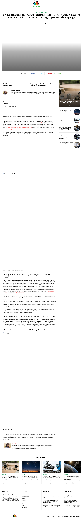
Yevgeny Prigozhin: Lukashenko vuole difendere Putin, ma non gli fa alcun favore (42, 84)
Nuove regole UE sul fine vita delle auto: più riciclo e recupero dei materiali (66, 120)
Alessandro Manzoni (64, 105)
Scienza (24, 474)
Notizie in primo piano (41, 12)
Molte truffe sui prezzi (19, 292)
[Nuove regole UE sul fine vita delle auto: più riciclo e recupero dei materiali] (77, 120)
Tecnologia (4, 474)
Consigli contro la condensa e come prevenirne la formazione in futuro (15, 84)
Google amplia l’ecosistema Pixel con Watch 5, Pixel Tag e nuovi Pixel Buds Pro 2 (69, 101)
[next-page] (78, 82)
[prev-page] (76, 82)
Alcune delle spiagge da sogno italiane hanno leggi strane (19, 127)
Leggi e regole (10, 129)
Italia (35, 133)
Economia (45, 474)
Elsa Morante (35, 23)
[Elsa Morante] (6, 92)
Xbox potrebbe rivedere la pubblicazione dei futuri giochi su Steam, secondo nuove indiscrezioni (66, 136)
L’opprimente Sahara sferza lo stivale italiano (33, 122)
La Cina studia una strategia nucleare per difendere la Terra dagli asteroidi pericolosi (65, 128)
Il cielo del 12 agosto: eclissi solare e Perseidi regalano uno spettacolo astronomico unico (65, 111)
